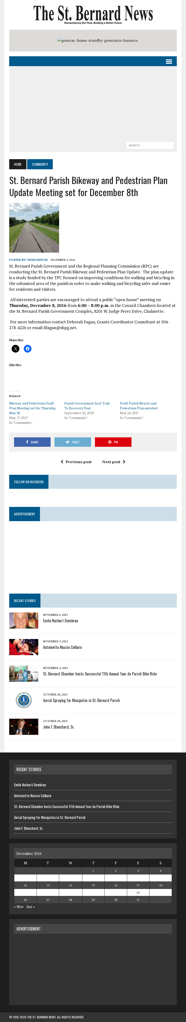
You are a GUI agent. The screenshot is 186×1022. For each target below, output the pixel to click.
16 (115, 885)
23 (115, 892)
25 (160, 892)
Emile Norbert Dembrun (60, 621)
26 (25, 899)
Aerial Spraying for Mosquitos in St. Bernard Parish (81, 700)
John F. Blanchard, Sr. (58, 727)
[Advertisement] (93, 105)
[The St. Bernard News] (93, 15)
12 (25, 885)
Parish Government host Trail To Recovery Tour (87, 405)
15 (93, 885)
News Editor (37, 260)
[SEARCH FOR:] (150, 145)
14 (70, 885)
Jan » (31, 906)
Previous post (79, 461)
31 (138, 899)
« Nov (19, 906)
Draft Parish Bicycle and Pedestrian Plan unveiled (138, 405)
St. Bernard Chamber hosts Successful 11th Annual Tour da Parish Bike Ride (100, 674)
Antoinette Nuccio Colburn (62, 647)
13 (47, 885)
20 (47, 892)
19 (25, 892)
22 (93, 892)
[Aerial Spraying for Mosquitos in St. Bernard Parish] (23, 705)
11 (160, 878)
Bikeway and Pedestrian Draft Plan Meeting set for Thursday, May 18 (32, 408)
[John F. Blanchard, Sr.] (23, 731)
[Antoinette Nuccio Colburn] (23, 651)
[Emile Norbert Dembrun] (23, 625)
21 (70, 892)
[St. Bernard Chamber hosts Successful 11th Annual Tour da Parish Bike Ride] (23, 678)
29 (93, 899)
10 (138, 878)
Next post (111, 461)
